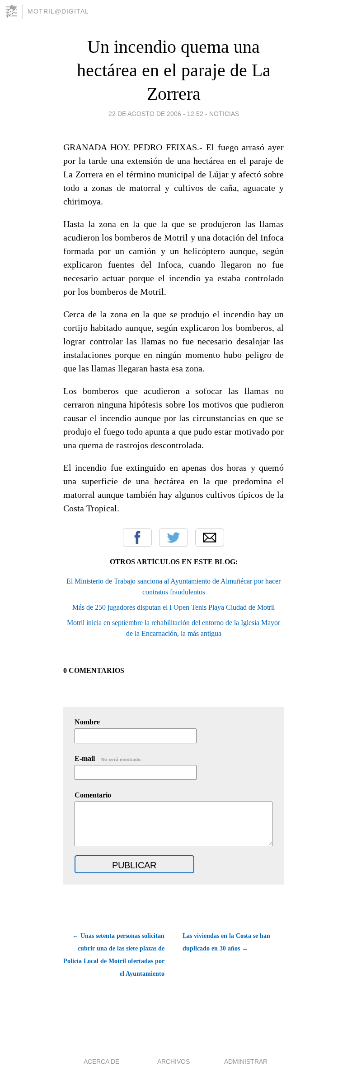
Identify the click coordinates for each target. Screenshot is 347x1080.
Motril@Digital (58, 11)
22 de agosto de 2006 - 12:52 (155, 113)
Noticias (224, 113)
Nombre (87, 722)
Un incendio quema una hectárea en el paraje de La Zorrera (174, 70)
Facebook (137, 537)
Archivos (173, 1061)
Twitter (173, 537)
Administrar (245, 1061)
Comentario (93, 795)
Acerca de (101, 1061)
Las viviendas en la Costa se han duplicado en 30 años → (226, 942)
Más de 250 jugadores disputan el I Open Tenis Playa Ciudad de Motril (173, 607)
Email (209, 537)
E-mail (108, 758)
